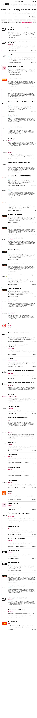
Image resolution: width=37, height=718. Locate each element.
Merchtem (9, 271)
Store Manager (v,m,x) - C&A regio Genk (17, 598)
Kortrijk (14, 210)
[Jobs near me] (33, 17)
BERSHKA (9, 190)
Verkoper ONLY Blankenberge (15, 127)
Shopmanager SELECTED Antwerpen (16, 538)
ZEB (8, 216)
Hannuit (9, 653)
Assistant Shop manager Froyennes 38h (17, 681)
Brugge (9, 111)
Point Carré (10, 278)
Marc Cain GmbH (11, 635)
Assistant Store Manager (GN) (15, 633)
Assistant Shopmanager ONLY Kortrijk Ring (18, 417)
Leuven (9, 509)
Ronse (9, 234)
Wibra (9, 79)
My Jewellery (10, 505)
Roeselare (17, 185)
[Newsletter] (32, 1)
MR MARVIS (10, 56)
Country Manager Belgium (14, 550)
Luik (9, 629)
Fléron (9, 37)
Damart (9, 165)
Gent (14, 62)
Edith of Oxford (10, 408)
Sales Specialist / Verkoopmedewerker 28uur (18, 332)
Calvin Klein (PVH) (11, 696)
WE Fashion (10, 552)
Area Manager (11, 323)
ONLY (9, 128)
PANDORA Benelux (11, 348)
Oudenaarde (10, 308)
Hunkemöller (10, 91)
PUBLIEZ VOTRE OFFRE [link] (32, 5)
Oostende (9, 197)
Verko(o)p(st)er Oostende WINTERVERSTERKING (19, 162)
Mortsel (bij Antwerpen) (16, 413)
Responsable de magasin (14, 467)
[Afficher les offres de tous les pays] (35, 17)
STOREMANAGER (12, 657)
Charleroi (9, 50)
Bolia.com (9, 105)
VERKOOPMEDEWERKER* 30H (15, 669)
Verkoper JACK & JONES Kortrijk (15, 238)
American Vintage (11, 313)
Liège (16, 487)
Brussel (9, 378)
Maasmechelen (10, 702)
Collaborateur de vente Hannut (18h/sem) (17, 645)
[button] (4, 20)
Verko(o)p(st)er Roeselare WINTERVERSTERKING (19, 176)
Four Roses (10, 444)
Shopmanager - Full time (13, 406)
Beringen (9, 582)
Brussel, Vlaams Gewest (12, 86)
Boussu (9, 284)
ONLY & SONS (10, 587)
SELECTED (10, 540)
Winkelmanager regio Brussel (15, 78)
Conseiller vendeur (12, 454)
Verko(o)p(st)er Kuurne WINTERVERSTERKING (18, 201)
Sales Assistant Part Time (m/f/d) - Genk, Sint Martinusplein (18, 345)
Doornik (9, 689)
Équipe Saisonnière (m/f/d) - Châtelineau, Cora (18, 513)
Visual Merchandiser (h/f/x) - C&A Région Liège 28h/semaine (19, 28)
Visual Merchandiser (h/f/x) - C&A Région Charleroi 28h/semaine (19, 41)
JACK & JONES (10, 239)
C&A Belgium (10, 31)
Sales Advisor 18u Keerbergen (15, 214)
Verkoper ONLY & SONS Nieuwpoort (16, 586)
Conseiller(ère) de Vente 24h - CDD (16, 312)
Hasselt (9, 158)
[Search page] (34, 1)
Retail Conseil (10, 373)
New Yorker (10, 659)
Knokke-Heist (10, 123)
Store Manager (11, 139)
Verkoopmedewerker (12, 90)
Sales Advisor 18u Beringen (14, 574)
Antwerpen (10, 259)
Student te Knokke (12, 115)
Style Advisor (11, 54)
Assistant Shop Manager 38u (14, 288)
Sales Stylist (11, 358)
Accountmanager (12, 442)
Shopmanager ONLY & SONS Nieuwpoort (17, 609)
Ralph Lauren (10, 140)
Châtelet (9, 522)
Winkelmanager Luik (12, 621)
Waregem (15, 715)
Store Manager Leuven (13, 503)
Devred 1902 (10, 456)
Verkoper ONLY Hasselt (13, 526)
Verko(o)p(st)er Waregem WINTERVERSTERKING (19, 706)
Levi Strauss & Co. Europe (12, 360)
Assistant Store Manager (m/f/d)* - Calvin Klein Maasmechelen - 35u (19, 693)
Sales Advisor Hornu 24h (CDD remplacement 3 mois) (20, 275)
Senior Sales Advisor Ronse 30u (15, 226)
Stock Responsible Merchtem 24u (15, 263)
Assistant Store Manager (13, 189)
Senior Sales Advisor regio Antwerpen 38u (18, 250)
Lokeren (14, 74)
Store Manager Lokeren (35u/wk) (15, 66)
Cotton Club (10, 432)
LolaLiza (9, 68)
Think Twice (10, 325)
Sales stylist (11, 394)
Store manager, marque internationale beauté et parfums (21, 370)
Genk (9, 354)
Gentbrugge (10, 450)
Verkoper (10, 491)
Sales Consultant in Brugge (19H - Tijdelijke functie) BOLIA (21, 102)
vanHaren (9, 493)
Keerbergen (10, 222)
